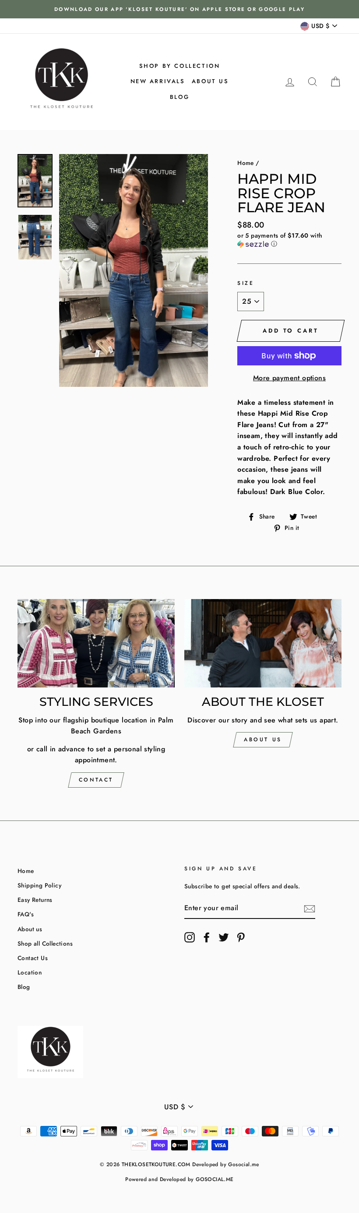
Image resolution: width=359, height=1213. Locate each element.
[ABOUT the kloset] (262, 643)
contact (96, 780)
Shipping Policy (39, 885)
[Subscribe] (309, 908)
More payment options (289, 378)
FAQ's (26, 914)
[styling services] (96, 643)
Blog (179, 97)
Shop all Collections (45, 943)
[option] (179, 9)
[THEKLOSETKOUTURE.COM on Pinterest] (241, 937)
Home (245, 162)
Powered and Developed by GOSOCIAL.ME (179, 1179)
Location (30, 972)
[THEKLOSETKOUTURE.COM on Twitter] (223, 937)
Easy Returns (35, 899)
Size (245, 283)
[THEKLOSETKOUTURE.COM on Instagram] (189, 937)
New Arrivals (157, 81)
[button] (289, 239)
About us (210, 81)
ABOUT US (263, 739)
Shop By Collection (179, 66)
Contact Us (33, 958)
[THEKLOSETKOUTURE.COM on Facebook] (206, 937)
